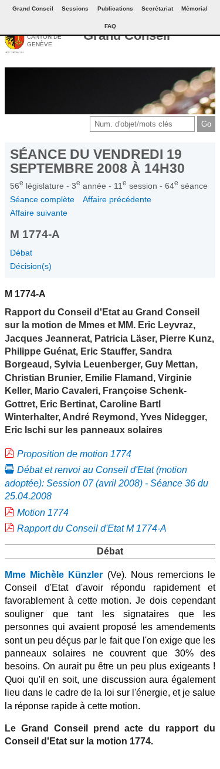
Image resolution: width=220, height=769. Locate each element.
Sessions (75, 8)
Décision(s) (31, 266)
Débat (21, 252)
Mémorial (194, 8)
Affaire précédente (117, 199)
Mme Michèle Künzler (54, 575)
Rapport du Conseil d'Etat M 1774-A (92, 528)
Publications (115, 8)
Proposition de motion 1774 (74, 454)
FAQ (110, 26)
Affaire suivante (38, 212)
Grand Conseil (126, 35)
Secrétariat (157, 8)
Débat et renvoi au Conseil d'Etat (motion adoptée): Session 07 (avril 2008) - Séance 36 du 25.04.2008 (106, 483)
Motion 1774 (43, 513)
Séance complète (42, 199)
